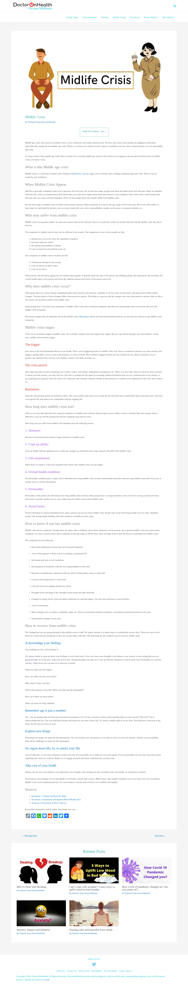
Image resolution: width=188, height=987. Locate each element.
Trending (105, 17)
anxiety (85, 174)
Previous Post (29, 836)
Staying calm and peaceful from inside (91, 929)
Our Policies (97, 971)
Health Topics (72, 17)
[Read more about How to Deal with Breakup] (41, 870)
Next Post (160, 836)
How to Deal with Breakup (31, 886)
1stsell (47, 980)
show (103, 131)
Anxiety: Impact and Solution (33, 929)
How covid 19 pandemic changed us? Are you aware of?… (145, 888)
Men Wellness (169, 17)
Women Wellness (151, 17)
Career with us (125, 971)
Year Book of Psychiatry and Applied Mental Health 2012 (56, 799)
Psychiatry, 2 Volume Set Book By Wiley (48, 796)
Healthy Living (119, 17)
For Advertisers (110, 971)
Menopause (84, 316)
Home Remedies (90, 17)
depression (76, 174)
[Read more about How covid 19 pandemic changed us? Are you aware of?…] (146, 870)
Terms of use (83, 971)
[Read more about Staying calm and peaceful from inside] (94, 913)
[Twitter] (94, 964)
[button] (175, 6)
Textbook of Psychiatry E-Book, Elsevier (48, 803)
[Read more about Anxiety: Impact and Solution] (41, 913)
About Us (61, 971)
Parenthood (135, 17)
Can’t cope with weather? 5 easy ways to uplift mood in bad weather (92, 888)
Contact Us (71, 971)
